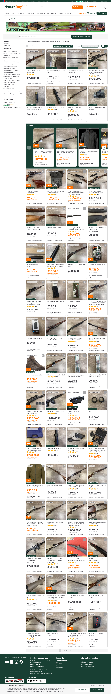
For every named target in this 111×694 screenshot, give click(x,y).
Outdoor (54, 13)
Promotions (6, 45)
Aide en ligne (94, 1)
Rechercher (78, 7)
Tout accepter (97, 690)
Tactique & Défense (42, 13)
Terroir (61, 13)
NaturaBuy (6, 19)
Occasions (6, 43)
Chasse (7, 13)
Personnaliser (82, 690)
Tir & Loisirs (21, 13)
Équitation (68, 13)
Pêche (14, 13)
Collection (31, 13)
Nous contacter (103, 1)
